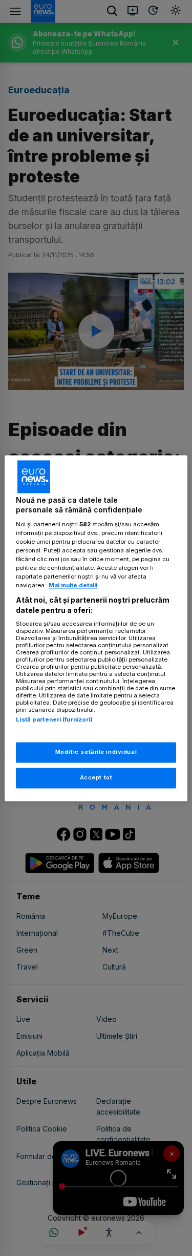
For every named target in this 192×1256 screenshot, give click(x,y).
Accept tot (96, 777)
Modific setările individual (96, 751)
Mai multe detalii (73, 585)
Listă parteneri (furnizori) (54, 720)
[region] (96, 628)
